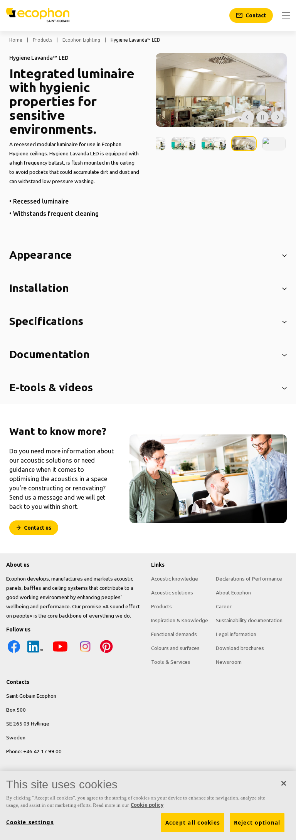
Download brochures (240, 648)
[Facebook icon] (14, 652)
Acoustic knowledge (174, 579)
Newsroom (229, 662)
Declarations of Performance (249, 579)
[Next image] (277, 117)
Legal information (236, 634)
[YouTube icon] (60, 652)
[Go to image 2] (183, 143)
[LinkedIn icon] (35, 652)
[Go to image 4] (244, 143)
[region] (148, 805)
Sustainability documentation (249, 620)
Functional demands (174, 634)
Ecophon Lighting (81, 39)
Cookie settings (30, 822)
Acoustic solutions (172, 592)
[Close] (283, 783)
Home (15, 39)
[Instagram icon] (85, 652)
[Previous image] (248, 117)
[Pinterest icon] (106, 652)
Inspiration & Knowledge (179, 620)
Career (224, 606)
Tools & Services (170, 662)
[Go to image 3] (213, 143)
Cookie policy (147, 804)
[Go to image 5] (274, 143)
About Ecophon (233, 592)
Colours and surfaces (175, 648)
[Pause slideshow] (262, 117)
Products (42, 39)
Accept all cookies (192, 822)
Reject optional (257, 822)
